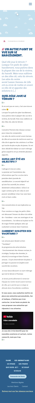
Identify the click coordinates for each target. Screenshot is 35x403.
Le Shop (25, 367)
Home (8, 361)
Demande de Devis (17, 376)
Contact (25, 386)
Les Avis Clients (12, 386)
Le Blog (17, 371)
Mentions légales (17, 382)
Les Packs (23, 364)
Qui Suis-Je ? (12, 367)
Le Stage (11, 364)
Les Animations (21, 361)
